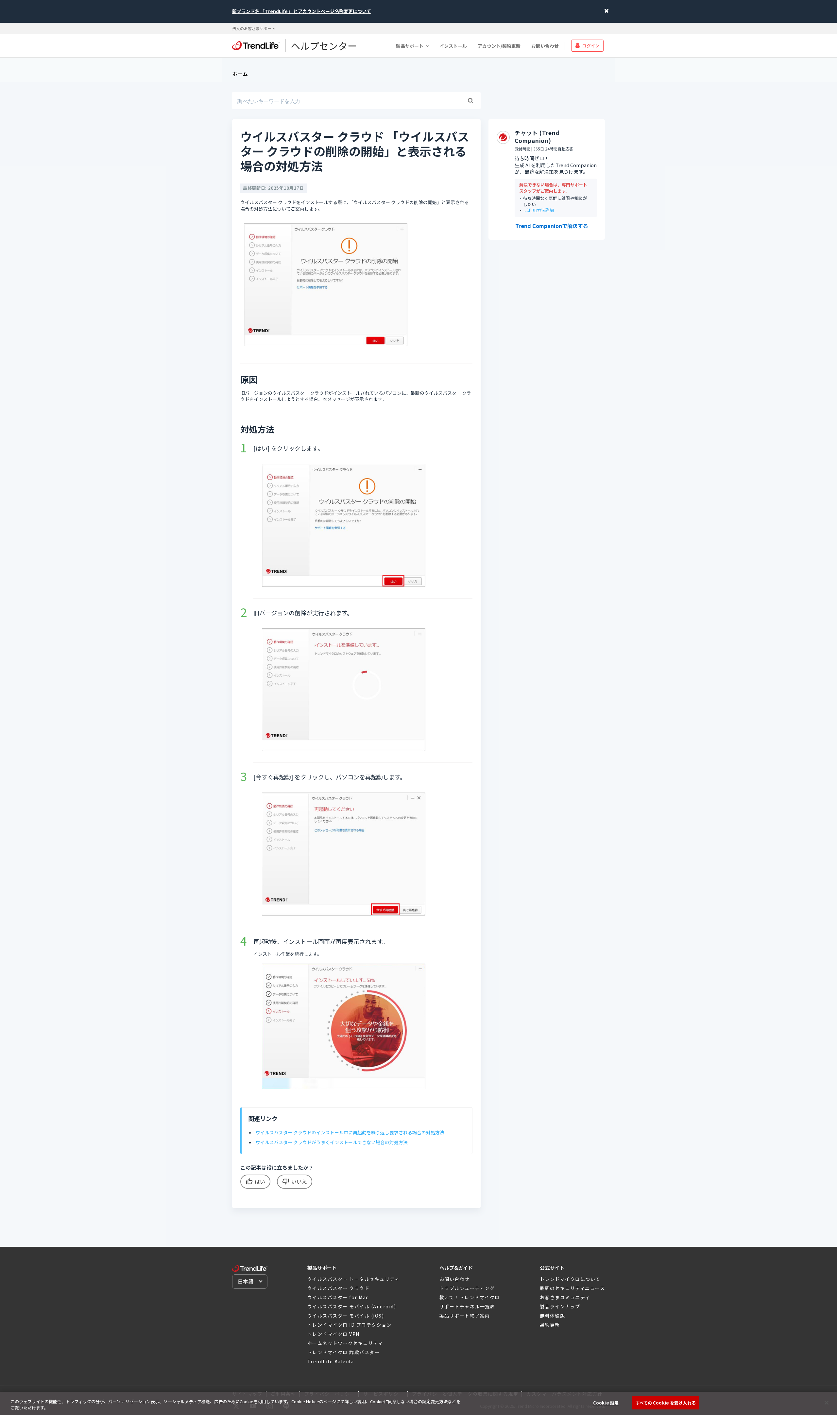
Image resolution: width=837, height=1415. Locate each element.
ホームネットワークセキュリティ (345, 1343)
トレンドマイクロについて (570, 1279)
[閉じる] (826, 1402)
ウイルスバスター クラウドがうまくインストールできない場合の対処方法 (332, 1142)
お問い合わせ (545, 45)
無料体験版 (552, 1315)
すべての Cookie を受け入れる (666, 1403)
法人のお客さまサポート (253, 28)
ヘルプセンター (324, 45)
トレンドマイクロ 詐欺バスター (343, 1352)
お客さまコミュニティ (565, 1297)
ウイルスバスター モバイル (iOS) (345, 1315)
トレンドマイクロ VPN (333, 1334)
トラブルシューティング (467, 1288)
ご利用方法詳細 (539, 210)
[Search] (470, 100)
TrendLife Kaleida (330, 1361)
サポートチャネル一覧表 (467, 1306)
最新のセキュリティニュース (572, 1288)
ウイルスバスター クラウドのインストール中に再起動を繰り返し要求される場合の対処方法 (350, 1132)
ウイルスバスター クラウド (338, 1288)
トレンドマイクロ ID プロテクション (349, 1324)
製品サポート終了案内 (464, 1315)
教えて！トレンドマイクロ (469, 1297)
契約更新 (550, 1324)
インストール (453, 45)
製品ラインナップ (560, 1306)
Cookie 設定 (606, 1403)
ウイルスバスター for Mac (338, 1297)
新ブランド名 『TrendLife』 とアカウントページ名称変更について (301, 11)
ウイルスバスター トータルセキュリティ (353, 1279)
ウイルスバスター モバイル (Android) (351, 1306)
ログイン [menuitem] (590, 45)
